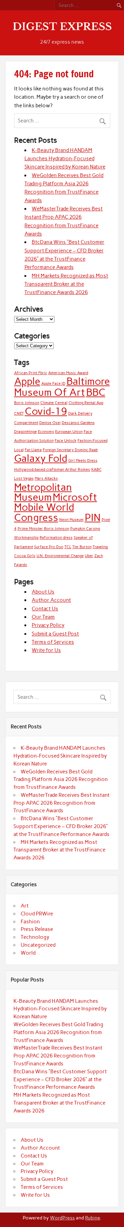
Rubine (92, 1217)
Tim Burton (82, 547)
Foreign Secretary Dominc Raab (70, 450)
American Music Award (68, 373)
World (28, 953)
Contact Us (45, 609)
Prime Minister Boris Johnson (43, 528)
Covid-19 (46, 411)
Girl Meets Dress (82, 460)
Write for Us (46, 650)
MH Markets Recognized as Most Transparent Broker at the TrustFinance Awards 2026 (66, 284)
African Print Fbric (30, 373)
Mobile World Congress (44, 512)
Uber (89, 556)
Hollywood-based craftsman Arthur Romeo (52, 469)
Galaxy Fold (40, 458)
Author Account (51, 600)
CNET (19, 413)
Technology (35, 937)
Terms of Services (53, 642)
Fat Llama (33, 450)
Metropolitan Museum (43, 492)
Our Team (43, 617)
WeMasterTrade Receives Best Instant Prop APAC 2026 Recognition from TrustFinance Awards (61, 803)
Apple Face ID (53, 383)
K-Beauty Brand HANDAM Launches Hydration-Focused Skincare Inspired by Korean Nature (64, 158)
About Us (43, 592)
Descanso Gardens (78, 423)
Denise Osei (50, 423)
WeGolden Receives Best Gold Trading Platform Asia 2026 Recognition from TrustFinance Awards (60, 780)
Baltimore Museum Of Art (62, 386)
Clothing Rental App (86, 403)
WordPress (62, 1217)
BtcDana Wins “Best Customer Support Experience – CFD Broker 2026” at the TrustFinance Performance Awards (61, 826)
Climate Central (54, 403)
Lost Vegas (24, 478)
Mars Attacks (46, 478)
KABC (96, 469)
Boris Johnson (26, 403)
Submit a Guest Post (55, 634)
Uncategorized (38, 945)
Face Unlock (65, 440)
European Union (69, 432)
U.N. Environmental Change (60, 556)
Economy (46, 432)
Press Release (37, 929)
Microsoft (75, 497)
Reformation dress (56, 537)
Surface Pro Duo (48, 547)
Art (25, 906)
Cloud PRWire (37, 914)
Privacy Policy (48, 625)
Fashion (30, 922)
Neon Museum (71, 520)
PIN (93, 517)
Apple (27, 381)
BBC (95, 392)
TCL (67, 547)
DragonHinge (25, 432)
